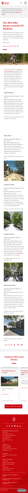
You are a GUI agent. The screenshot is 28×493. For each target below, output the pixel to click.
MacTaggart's (20, 253)
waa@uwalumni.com (6, 450)
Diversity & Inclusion (6, 436)
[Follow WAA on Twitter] (9, 426)
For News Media (5, 438)
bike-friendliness (9, 71)
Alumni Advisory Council (7, 433)
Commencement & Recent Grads (9, 455)
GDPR (3, 465)
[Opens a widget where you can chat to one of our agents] (22, 490)
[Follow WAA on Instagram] (12, 426)
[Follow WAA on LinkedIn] (20, 426)
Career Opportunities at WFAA (8, 435)
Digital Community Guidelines (8, 462)
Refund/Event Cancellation (8, 468)
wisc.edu (4, 476)
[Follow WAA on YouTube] (15, 426)
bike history (19, 69)
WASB (3, 456)
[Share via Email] (17, 46)
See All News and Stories (13, 406)
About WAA (4, 432)
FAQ (3, 441)
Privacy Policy (5, 467)
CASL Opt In (5, 461)
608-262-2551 (5, 448)
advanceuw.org (5, 479)
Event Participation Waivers (8, 464)
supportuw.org (5, 483)
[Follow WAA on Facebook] (6, 426)
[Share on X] (15, 46)
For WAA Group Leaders (7, 439)
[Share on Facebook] (12, 46)
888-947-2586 (13, 448)
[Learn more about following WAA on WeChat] (17, 426)
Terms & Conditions (6, 470)
